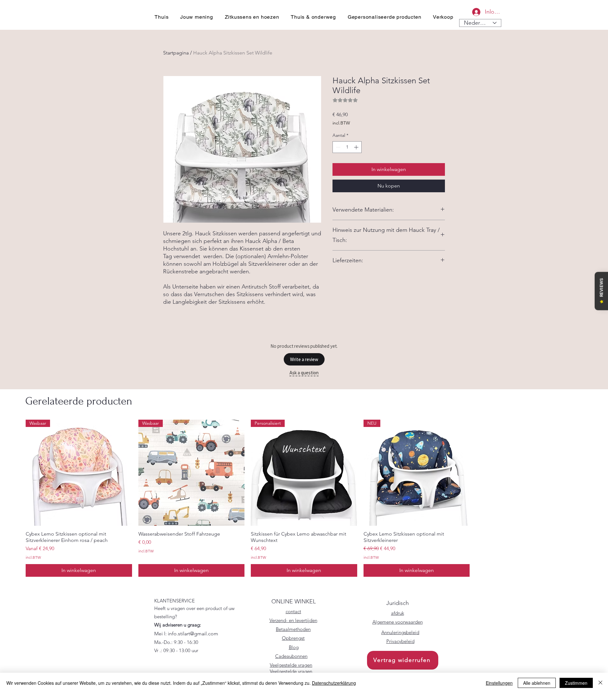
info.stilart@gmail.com (193, 634)
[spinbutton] (347, 147)
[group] (304, 498)
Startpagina (176, 53)
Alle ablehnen (536, 683)
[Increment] (357, 147)
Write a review (304, 359)
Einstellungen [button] (499, 683)
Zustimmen (576, 683)
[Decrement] (337, 147)
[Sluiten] (600, 683)
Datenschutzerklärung (334, 683)
